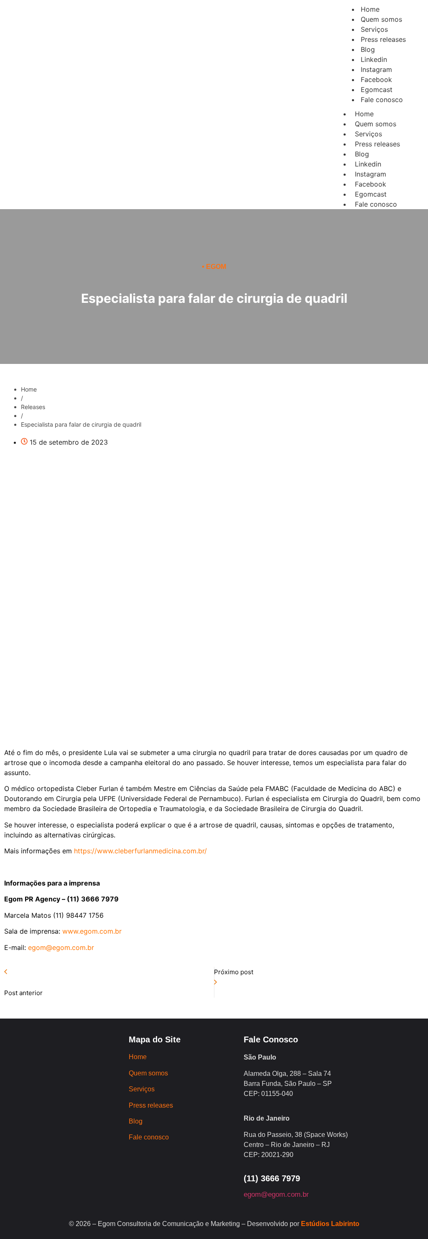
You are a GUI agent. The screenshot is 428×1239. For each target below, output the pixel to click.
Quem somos (375, 124)
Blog (362, 154)
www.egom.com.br (91, 931)
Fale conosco (376, 204)
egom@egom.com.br (61, 947)
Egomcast (371, 194)
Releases (33, 406)
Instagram (370, 174)
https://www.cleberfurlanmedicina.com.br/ (140, 851)
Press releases (377, 144)
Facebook (370, 184)
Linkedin (368, 164)
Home (364, 114)
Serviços (368, 134)
